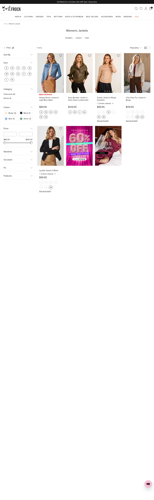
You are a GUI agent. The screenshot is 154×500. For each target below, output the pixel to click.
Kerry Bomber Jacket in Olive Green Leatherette (78, 98)
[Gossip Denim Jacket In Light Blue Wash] (50, 73)
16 (41, 117)
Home (6, 24)
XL (84, 112)
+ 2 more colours (104, 103)
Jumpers (78, 38)
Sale (137, 16)
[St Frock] (11, 8)
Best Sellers (92, 16)
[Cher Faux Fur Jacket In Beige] (137, 73)
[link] (6, 68)
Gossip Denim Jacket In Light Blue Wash (49, 98)
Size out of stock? (103, 121)
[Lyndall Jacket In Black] (50, 146)
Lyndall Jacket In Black (48, 170)
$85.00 (7, 140)
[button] (9, 47)
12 (51, 112)
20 (137, 117)
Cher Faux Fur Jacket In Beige (136, 98)
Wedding (128, 16)
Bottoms (58, 16)
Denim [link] (7, 98)
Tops (48, 16)
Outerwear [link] (9, 94)
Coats (87, 38)
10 (46, 112)
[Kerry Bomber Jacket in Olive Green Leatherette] (79, 73)
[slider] (5, 143)
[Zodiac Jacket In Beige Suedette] (108, 73)
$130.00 (29, 140)
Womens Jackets (14, 24)
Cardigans (69, 38)
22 (142, 117)
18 (46, 117)
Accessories (107, 16)
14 (55, 112)
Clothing (28, 16)
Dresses (40, 16)
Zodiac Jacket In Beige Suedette (106, 98)
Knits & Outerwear (74, 16)
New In (18, 16)
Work (118, 16)
